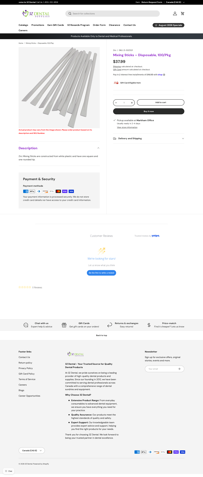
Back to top (101, 335)
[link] (30, 287)
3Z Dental (28, 464)
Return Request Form (152, 2)
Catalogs (23, 25)
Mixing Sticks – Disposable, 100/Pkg (40, 43)
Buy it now (149, 111)
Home (21, 43)
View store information (127, 127)
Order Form (99, 25)
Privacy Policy (26, 368)
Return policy (25, 362)
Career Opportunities (29, 395)
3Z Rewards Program (78, 25)
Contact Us (129, 25)
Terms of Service (27, 379)
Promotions (37, 25)
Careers (23, 30)
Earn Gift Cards (56, 25)
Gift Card (117, 69)
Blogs (21, 390)
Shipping (117, 66)
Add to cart (160, 102)
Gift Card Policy (27, 373)
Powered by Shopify (41, 464)
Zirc (114, 50)
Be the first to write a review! (101, 272)
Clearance (114, 25)
